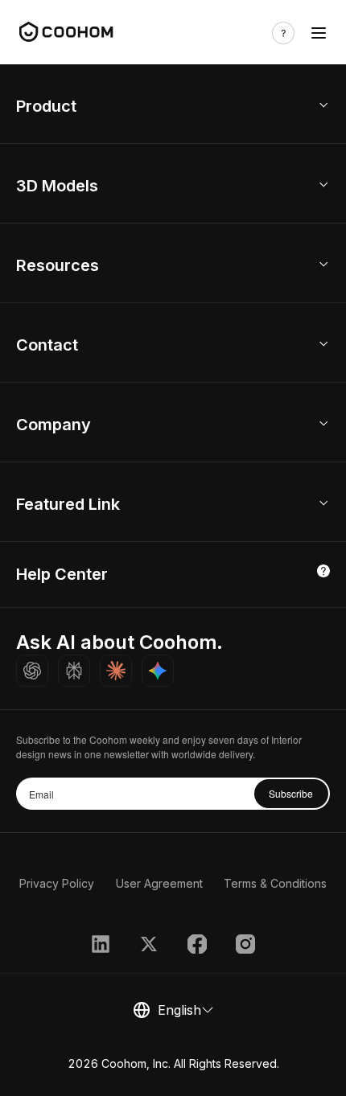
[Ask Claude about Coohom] (116, 671)
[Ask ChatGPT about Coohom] (32, 671)
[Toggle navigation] (319, 33)
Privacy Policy (56, 883)
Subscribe (291, 793)
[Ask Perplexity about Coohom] (74, 671)
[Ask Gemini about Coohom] (158, 671)
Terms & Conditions (275, 883)
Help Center (62, 574)
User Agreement (159, 883)
